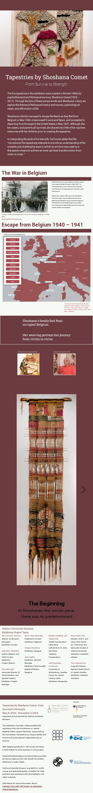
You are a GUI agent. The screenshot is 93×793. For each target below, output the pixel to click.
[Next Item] (83, 490)
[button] (12, 239)
